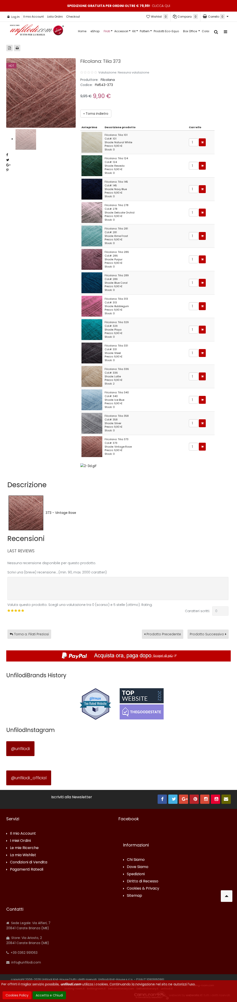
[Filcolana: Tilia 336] (91, 376)
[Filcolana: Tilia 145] (91, 189)
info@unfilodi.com (25, 962)
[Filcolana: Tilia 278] (91, 212)
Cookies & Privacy (143, 888)
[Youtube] (215, 799)
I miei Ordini (20, 840)
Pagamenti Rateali (26, 869)
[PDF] (9, 48)
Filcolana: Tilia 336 (117, 369)
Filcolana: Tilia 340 (117, 392)
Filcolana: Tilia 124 (116, 158)
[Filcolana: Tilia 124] (91, 165)
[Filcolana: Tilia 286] (91, 259)
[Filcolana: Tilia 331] (91, 353)
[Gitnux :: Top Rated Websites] (95, 703)
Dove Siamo (137, 867)
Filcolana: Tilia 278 (116, 205)
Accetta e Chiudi (49, 995)
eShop (95, 31)
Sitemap (134, 895)
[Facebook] (162, 799)
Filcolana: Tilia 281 (116, 228)
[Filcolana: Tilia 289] (91, 282)
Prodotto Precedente (164, 634)
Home (82, 31)
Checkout (73, 17)
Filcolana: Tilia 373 (116, 439)
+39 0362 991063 (23, 952)
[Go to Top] (226, 896)
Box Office (190, 31)
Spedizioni (136, 874)
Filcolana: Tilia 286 (117, 252)
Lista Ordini (55, 17)
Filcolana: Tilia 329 (117, 322)
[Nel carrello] (202, 142)
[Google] (183, 799)
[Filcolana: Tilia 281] (91, 236)
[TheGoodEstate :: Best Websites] (141, 703)
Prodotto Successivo (207, 634)
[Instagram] (204, 799)
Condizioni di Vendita (28, 862)
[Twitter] (173, 799)
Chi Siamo (136, 859)
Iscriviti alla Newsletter (71, 797)
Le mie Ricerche (24, 848)
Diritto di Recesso (142, 881)
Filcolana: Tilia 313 (116, 299)
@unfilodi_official (29, 778)
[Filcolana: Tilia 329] (91, 329)
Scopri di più (163, 655)
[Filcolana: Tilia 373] (91, 446)
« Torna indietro (95, 113)
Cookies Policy (17, 995)
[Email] (226, 799)
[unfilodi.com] (37, 31)
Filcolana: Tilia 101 (116, 135)
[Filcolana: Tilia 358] (91, 423)
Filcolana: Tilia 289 (117, 275)
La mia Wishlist (23, 855)
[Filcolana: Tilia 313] (91, 306)
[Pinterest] (194, 799)
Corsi (205, 31)
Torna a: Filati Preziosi (31, 634)
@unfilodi (20, 748)
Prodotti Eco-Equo (166, 31)
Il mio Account (33, 17)
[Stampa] (17, 48)
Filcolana (108, 79)
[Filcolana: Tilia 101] (91, 142)
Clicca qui (161, 5)
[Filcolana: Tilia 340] (91, 399)
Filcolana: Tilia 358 (117, 416)
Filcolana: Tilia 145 (116, 182)
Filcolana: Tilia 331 (116, 345)
